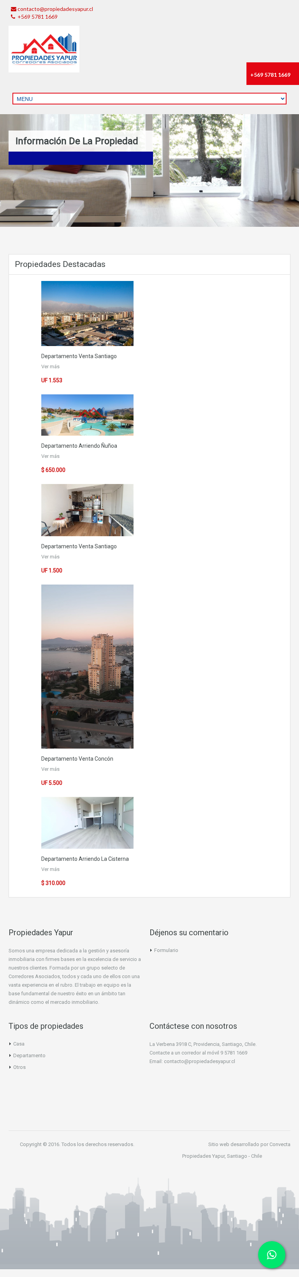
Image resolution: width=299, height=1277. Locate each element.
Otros (19, 1067)
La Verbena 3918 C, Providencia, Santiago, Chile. (203, 1044)
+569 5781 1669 (37, 16)
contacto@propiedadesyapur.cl (55, 8)
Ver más (50, 366)
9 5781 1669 (233, 1053)
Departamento (59, 356)
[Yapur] (44, 49)
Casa (19, 1044)
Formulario (166, 950)
